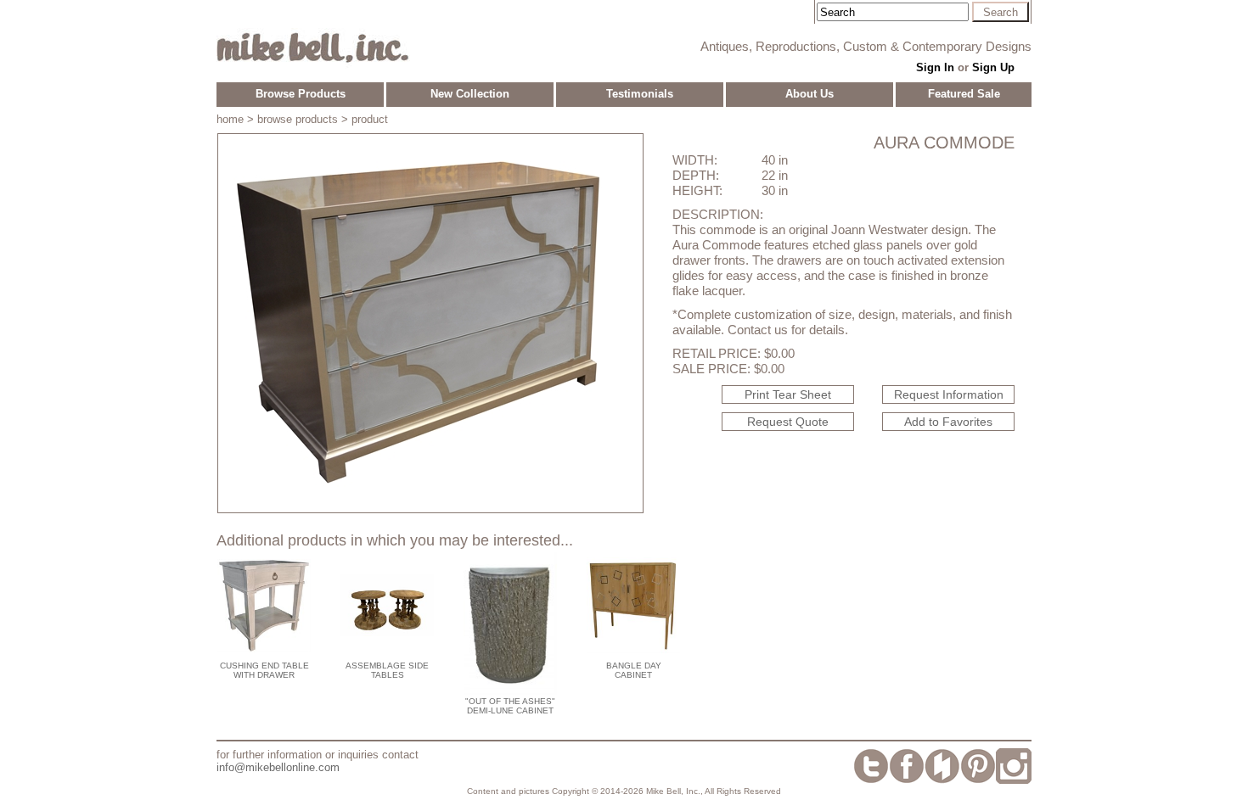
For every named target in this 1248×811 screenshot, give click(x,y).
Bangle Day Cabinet (633, 670)
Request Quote (788, 421)
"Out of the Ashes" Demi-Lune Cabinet (510, 705)
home (230, 119)
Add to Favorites (948, 421)
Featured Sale (964, 93)
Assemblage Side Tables (387, 670)
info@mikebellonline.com (278, 767)
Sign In (935, 67)
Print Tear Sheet (788, 394)
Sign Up (993, 67)
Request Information (948, 394)
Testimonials (639, 93)
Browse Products (301, 93)
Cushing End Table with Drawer (264, 670)
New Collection (469, 93)
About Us (809, 93)
